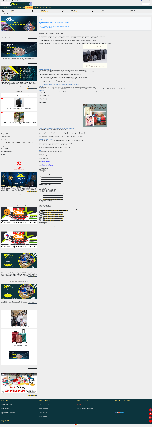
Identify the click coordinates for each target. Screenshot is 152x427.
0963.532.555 (42, 196)
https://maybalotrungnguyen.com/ (43, 171)
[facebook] (115, 412)
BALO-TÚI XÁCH (3, 139)
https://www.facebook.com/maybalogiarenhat (48, 190)
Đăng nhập (146, 0)
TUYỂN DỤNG (3, 154)
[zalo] (123, 412)
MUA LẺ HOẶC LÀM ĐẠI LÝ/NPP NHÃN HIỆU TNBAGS (19, 229)
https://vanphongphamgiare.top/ (46, 201)
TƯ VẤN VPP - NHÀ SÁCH (5, 148)
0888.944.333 (43, 198)
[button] (142, 0)
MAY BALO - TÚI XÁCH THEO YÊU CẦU (19, 251)
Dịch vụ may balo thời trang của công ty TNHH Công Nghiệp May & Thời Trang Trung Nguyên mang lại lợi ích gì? (55, 26)
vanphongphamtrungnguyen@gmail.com (46, 200)
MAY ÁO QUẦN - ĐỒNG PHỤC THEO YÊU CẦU (19, 281)
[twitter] (117, 412)
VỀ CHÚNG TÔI (3, 145)
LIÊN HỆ (2, 156)
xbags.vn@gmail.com (44, 223)
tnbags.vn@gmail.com (44, 222)
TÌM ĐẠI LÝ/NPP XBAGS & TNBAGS (6, 151)
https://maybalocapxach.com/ (42, 170)
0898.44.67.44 (42, 215)
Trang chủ (2, 13)
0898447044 (5, 0)
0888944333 (14, 0)
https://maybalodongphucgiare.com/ (43, 169)
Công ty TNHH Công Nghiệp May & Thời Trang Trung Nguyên (50, 87)
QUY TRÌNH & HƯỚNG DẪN (5, 146)
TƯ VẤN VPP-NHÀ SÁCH (21, 7)
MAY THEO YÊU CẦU (29, 7)
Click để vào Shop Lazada (47, 206)
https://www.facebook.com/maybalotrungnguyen (49, 189)
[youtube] (119, 412)
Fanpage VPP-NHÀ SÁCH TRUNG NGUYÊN (123, 400)
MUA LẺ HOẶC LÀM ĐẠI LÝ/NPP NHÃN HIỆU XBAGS (19, 205)
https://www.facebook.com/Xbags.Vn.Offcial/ (48, 226)
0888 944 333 (43, 182)
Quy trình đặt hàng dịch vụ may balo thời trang (46, 27)
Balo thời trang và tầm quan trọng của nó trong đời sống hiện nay (48, 19)
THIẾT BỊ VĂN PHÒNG (4, 133)
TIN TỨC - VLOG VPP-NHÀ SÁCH (19, 371)
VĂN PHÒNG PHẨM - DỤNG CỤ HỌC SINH (7, 131)
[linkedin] (121, 412)
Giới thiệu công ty (42, 23)
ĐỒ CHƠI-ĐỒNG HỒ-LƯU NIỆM (5, 136)
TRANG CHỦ (3, 7)
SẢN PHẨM (14, 7)
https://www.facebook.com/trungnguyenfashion (48, 191)
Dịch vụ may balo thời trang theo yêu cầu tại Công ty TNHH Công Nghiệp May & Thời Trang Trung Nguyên (54, 22)
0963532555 (10, 0)
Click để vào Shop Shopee (46, 205)
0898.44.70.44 (42, 213)
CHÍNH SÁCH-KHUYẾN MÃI (38, 7)
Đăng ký (150, 0)
